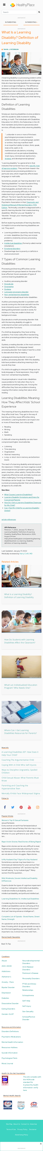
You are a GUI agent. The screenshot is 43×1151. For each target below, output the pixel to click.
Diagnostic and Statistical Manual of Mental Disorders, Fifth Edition (20, 205)
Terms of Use (11, 1129)
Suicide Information (10, 1053)
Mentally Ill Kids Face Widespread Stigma (21, 793)
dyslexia (8, 158)
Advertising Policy (21, 1135)
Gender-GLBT (8, 1014)
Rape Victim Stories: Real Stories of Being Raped (21, 842)
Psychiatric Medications (11, 1037)
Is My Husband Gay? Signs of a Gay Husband (19, 859)
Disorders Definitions (10, 1031)
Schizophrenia (28, 995)
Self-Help (26, 1001)
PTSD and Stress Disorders (29, 985)
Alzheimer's (6, 977)
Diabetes (5, 998)
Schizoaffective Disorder (28, 1018)
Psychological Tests (9, 1058)
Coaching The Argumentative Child (18, 760)
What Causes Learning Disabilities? (18, 494)
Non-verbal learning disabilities (16, 294)
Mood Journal (7, 1063)
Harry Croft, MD (26, 553)
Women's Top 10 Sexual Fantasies (15, 820)
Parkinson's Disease (30, 973)
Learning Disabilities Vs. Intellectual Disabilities (20, 899)
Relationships (27, 990)
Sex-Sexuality (27, 1011)
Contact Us (25, 1124)
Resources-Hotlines (9, 1047)
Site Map (9, 1124)
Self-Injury (26, 1006)
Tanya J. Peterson (11, 49)
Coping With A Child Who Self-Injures (19, 765)
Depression (6, 993)
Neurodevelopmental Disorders (31, 962)
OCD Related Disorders (27, 968)
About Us (16, 1124)
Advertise (33, 1124)
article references (9, 519)
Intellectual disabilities (13, 243)
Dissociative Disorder (10, 1003)
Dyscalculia (8, 284)
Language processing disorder (16, 292)
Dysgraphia (8, 286)
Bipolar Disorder (8, 987)
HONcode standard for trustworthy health (30, 1082)
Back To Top (6, 944)
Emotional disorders (12, 248)
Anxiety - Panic (8, 982)
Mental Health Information (12, 1042)
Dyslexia (7, 289)
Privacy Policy (22, 1129)
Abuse (4, 961)
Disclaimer (33, 1129)
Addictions (6, 971)
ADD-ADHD (7, 966)
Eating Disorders (8, 1009)
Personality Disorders (30, 978)
